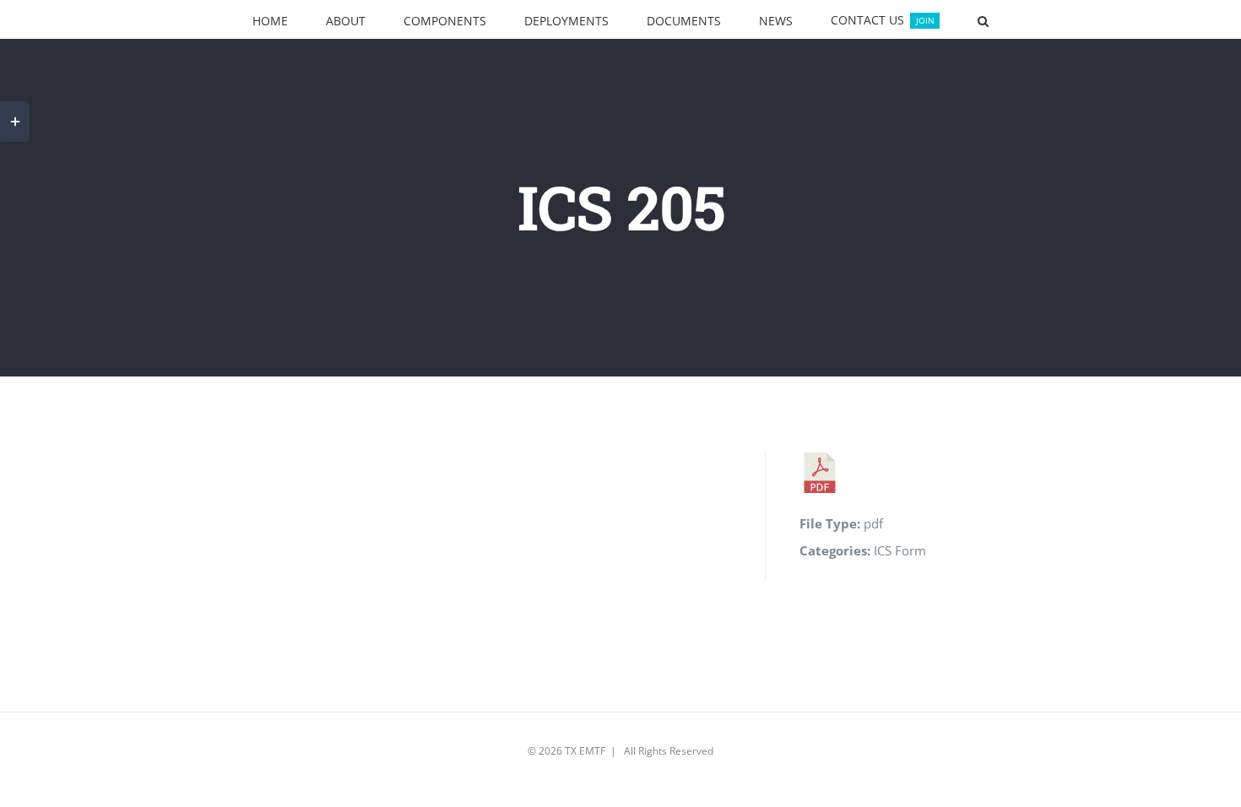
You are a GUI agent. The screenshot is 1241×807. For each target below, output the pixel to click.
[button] (913, 19)
